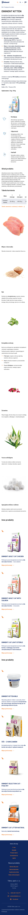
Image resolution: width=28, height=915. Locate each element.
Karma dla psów (14, 866)
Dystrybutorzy (14, 855)
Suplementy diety (14, 872)
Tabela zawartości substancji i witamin (12, 206)
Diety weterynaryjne (14, 875)
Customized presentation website (10, 909)
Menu (25, 2)
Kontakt (14, 850)
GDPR (14, 858)
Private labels (14, 853)
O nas (14, 847)
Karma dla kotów (14, 869)
